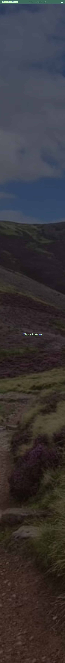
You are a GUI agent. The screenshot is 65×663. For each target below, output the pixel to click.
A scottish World (10, 2)
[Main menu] (61, 2)
